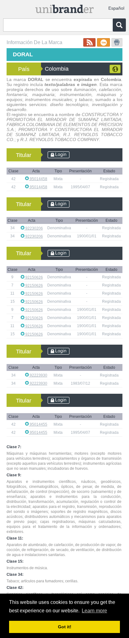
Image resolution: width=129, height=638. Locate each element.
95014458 (38, 179)
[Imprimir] (116, 42)
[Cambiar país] (115, 69)
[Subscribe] (89, 42)
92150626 (33, 277)
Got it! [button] (64, 626)
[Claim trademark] (103, 42)
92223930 (38, 375)
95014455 (38, 424)
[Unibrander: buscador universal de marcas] (64, 7)
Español (116, 8)
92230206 (33, 228)
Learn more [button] (94, 610)
